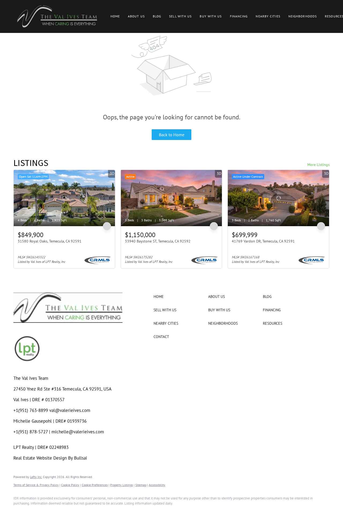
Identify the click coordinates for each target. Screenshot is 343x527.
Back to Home (171, 134)
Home (115, 16)
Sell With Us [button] (180, 16)
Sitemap (140, 485)
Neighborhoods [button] (302, 16)
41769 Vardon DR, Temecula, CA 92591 (263, 241)
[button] (57, 16)
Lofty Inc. (36, 477)
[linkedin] (35, 512)
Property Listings (121, 485)
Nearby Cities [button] (268, 16)
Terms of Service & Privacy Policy (36, 485)
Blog (157, 16)
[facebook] (19, 512)
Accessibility (157, 485)
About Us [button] (136, 16)
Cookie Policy (70, 485)
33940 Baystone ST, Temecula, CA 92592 (158, 241)
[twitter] (50, 512)
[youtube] (82, 512)
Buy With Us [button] (211, 16)
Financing (239, 16)
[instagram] (66, 512)
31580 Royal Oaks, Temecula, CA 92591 (49, 241)
